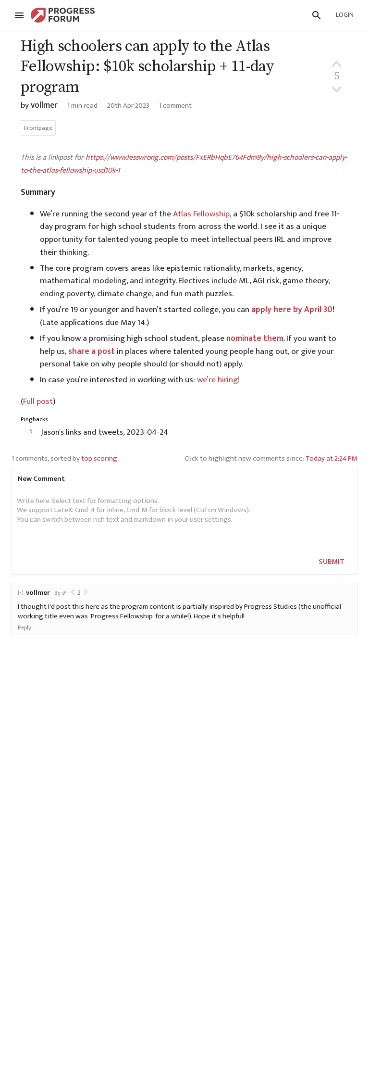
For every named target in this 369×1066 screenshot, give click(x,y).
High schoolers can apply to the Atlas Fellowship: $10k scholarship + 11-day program (147, 67)
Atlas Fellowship (201, 214)
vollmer (44, 105)
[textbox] (182, 520)
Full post (38, 401)
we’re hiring (217, 380)
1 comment (175, 106)
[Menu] (19, 15)
